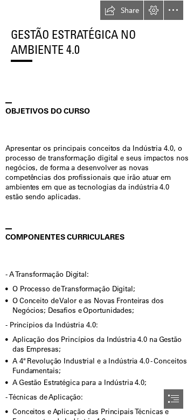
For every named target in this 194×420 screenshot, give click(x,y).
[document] (97, 210)
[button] (121, 10)
